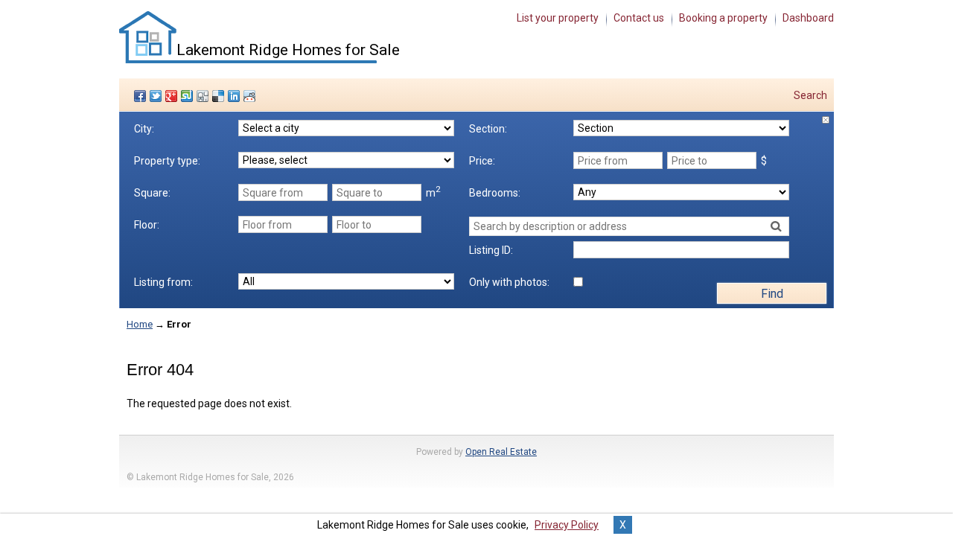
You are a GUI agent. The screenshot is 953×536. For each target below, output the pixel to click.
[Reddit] (251, 96)
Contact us (638, 18)
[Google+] (173, 96)
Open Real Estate (501, 452)
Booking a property (723, 18)
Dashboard (808, 18)
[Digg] (204, 96)
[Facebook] (142, 96)
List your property (558, 18)
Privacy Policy (567, 525)
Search (810, 95)
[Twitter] (157, 96)
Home (140, 324)
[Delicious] (220, 96)
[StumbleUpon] (189, 96)
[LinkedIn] (235, 96)
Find (772, 294)
